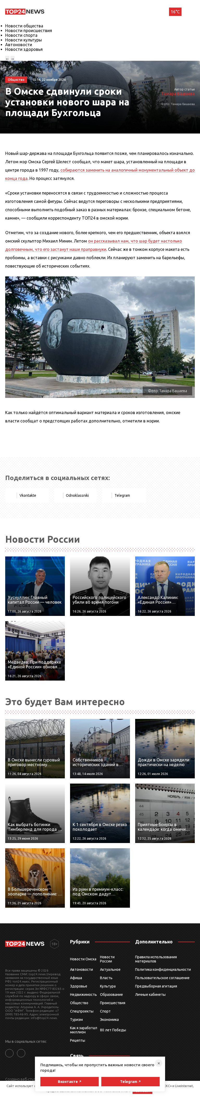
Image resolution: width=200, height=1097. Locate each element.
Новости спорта (21, 35)
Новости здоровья (24, 49)
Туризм (76, 1019)
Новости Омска (83, 959)
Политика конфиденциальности (163, 969)
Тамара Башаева (178, 93)
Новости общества (24, 25)
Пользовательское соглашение (162, 978)
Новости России (107, 959)
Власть (106, 978)
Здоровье (78, 986)
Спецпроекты (81, 1011)
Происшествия (112, 1003)
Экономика (109, 1019)
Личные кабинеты (150, 994)
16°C (175, 11)
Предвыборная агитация (156, 986)
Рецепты (77, 1040)
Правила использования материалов (156, 959)
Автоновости (18, 44)
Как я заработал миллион (83, 1030)
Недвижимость (83, 994)
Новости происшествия (28, 30)
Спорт (105, 1011)
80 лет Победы (113, 1030)
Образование (111, 994)
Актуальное (110, 969)
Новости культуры (23, 40)
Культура (108, 986)
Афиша (76, 978)
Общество (79, 1003)
